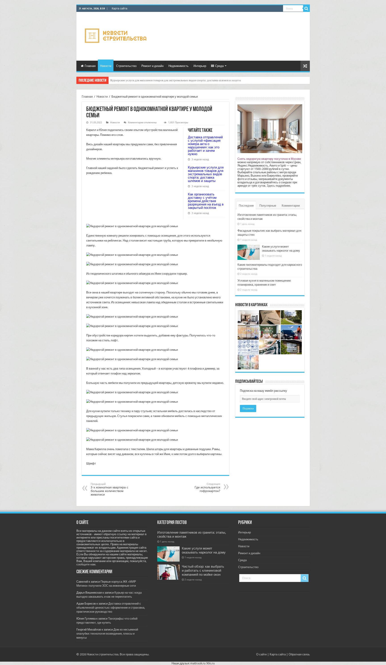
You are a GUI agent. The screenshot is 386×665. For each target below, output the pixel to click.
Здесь (271, 185)
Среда (219, 66)
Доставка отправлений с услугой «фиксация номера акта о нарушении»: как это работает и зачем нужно (205, 145)
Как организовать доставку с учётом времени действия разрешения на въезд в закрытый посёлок (171, 80)
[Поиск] (306, 8)
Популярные (267, 205)
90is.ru (210, 663)
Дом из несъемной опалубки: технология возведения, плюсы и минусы (107, 633)
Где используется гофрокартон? (207, 488)
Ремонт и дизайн (152, 66)
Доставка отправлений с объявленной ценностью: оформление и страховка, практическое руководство (110, 607)
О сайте (261, 654)
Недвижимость (178, 66)
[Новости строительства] (116, 35)
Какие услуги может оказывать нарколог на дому (204, 550)
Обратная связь (299, 654)
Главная (90, 66)
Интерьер (199, 66)
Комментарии (291, 205)
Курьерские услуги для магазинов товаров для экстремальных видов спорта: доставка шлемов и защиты (206, 174)
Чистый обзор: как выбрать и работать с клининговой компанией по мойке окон (203, 571)
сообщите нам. (86, 564)
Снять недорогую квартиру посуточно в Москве (269, 158)
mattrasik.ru (198, 663)
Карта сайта (119, 8)
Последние (246, 205)
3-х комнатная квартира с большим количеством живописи (109, 489)
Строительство (126, 66)
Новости (105, 66)
